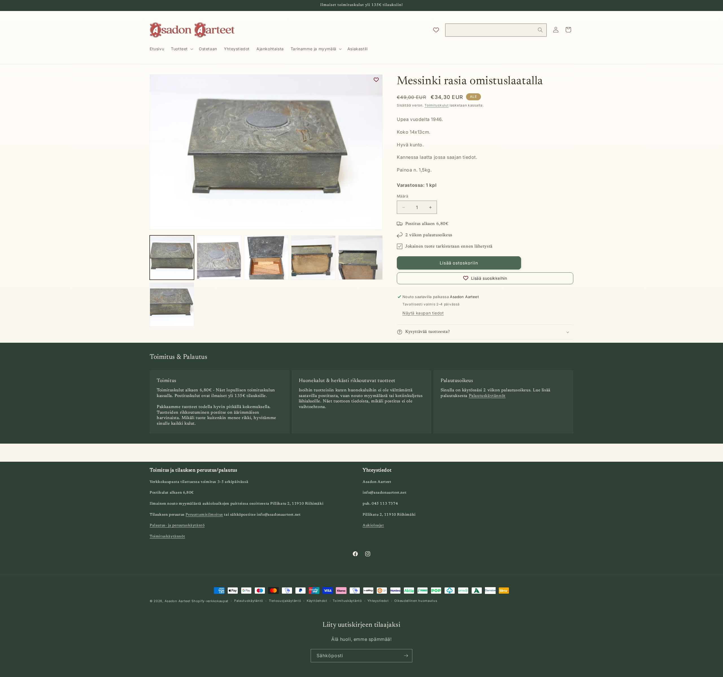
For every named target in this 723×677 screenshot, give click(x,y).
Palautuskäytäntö (248, 601)
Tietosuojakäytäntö (285, 601)
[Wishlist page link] (436, 30)
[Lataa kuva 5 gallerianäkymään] (360, 257)
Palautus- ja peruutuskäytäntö (177, 525)
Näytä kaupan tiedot (423, 313)
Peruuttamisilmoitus (204, 515)
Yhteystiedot (378, 601)
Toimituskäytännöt (167, 536)
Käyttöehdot (317, 601)
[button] (181, 49)
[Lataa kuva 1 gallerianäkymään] (172, 257)
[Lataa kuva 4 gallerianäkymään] (313, 257)
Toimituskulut (436, 105)
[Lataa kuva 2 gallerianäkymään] (219, 257)
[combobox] (495, 30)
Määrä (402, 196)
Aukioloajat (373, 525)
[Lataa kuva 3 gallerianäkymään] (266, 257)
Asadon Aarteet (178, 601)
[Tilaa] (406, 655)
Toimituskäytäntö (347, 601)
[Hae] (540, 30)
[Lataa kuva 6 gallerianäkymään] (172, 305)
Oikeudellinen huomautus (415, 601)
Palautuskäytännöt (487, 396)
